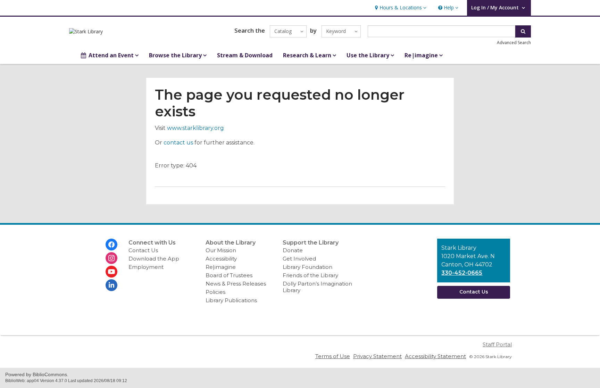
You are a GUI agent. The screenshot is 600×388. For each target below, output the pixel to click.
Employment (146, 267)
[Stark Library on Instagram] (111, 258)
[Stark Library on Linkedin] (111, 285)
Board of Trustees (229, 275)
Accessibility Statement (435, 356)
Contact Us (143, 250)
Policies (215, 292)
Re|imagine (221, 267)
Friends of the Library (310, 275)
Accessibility (221, 258)
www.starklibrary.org (195, 128)
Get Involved (299, 258)
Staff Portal (497, 344)
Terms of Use (332, 356)
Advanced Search (514, 43)
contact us (178, 142)
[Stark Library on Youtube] (111, 272)
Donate (293, 250)
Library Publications (231, 300)
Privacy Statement (377, 356)
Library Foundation (307, 267)
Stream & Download (245, 55)
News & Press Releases (236, 283)
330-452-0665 (461, 273)
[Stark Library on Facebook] (111, 244)
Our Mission (221, 250)
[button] (399, 8)
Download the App (153, 258)
